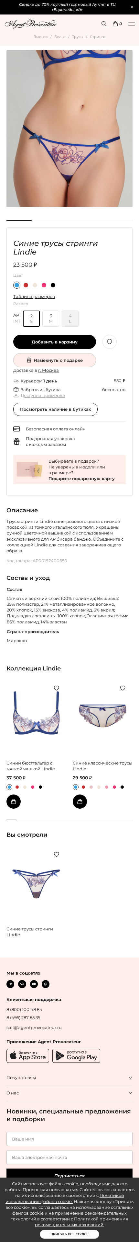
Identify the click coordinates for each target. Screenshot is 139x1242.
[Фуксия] (44, 285)
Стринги (98, 36)
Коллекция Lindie (33, 668)
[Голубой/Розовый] (16, 285)
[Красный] (25, 285)
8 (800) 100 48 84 (24, 1009)
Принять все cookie (69, 1234)
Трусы (77, 36)
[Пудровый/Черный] (91, 787)
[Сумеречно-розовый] (107, 787)
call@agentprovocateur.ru (34, 1027)
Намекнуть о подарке (58, 360)
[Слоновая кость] (34, 285)
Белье (60, 36)
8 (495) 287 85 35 (23, 1017)
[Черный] (53, 285)
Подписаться (69, 1175)
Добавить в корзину (55, 341)
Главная (41, 36)
